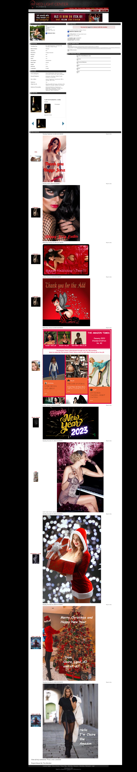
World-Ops (70, 766)
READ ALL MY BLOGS (74, 35)
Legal (93, 766)
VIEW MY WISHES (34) (75, 31)
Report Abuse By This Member (41, 763)
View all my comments (38, 759)
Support (101, 8)
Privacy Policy (63, 766)
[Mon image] (61, 240)
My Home (72, 8)
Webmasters (88, 766)
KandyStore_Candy (55, 99)
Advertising (81, 766)
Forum (97, 8)
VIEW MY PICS (51, 33)
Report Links (108, 134)
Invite (83, 8)
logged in (89, 27)
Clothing (93, 8)
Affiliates (106, 8)
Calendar (88, 8)
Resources (76, 766)
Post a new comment (54, 759)
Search (79, 8)
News (76, 8)
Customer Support (47, 766)
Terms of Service (56, 766)
